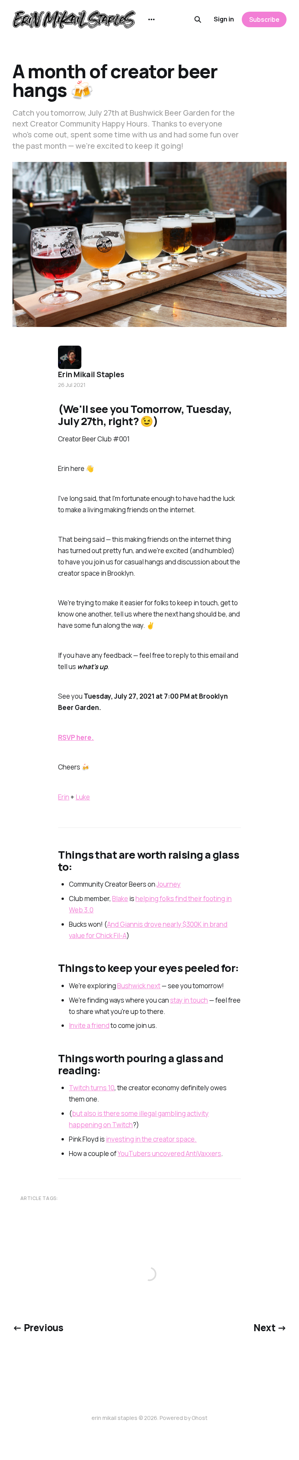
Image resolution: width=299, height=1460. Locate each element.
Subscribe (264, 19)
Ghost (200, 1417)
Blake (120, 898)
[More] (151, 19)
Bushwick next (138, 985)
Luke (83, 796)
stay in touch (189, 1000)
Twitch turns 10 (91, 1087)
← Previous (37, 1327)
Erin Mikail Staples (91, 374)
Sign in (224, 19)
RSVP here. (76, 737)
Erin (63, 796)
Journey (169, 884)
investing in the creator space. (151, 1139)
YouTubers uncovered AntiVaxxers (169, 1153)
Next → (270, 1327)
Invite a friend (89, 1025)
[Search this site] (198, 19)
